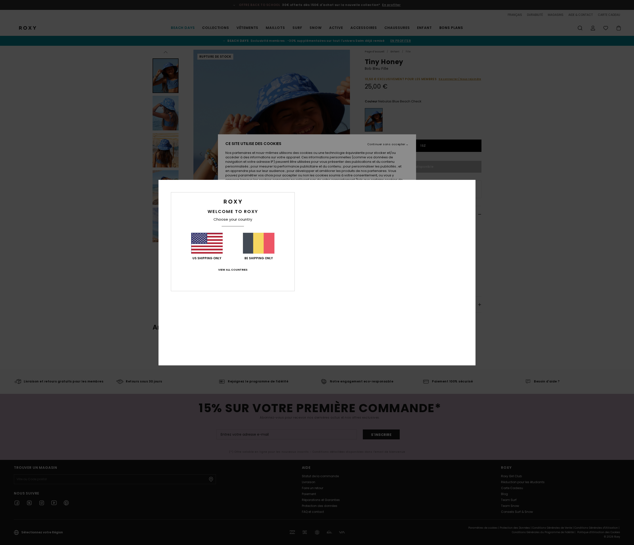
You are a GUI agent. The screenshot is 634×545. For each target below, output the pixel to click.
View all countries (232, 270)
